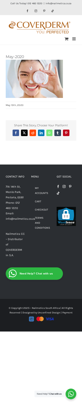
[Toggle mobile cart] (66, 39)
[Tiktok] (58, 193)
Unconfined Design (49, 312)
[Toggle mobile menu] (74, 39)
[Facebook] (58, 186)
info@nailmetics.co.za (59, 3)
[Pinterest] (70, 186)
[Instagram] (64, 186)
